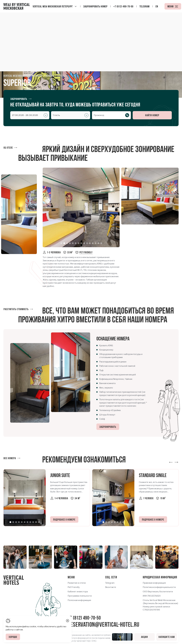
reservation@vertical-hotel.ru (103, 625)
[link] (84, 252)
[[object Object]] (171, 462)
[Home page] (16, 6)
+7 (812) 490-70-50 (84, 618)
